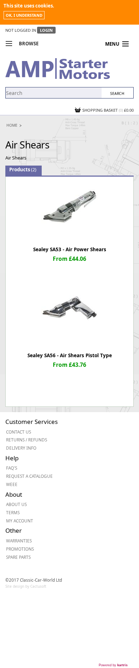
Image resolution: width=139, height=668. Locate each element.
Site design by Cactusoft (25, 586)
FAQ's (11, 468)
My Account (19, 520)
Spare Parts (18, 557)
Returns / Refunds (26, 439)
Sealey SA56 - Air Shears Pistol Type (69, 355)
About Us (16, 504)
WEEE (11, 484)
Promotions (20, 549)
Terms (13, 512)
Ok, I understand (24, 15)
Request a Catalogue (29, 476)
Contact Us (18, 432)
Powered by (113, 665)
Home (11, 125)
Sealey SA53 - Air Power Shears (69, 249)
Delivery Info (21, 448)
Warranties (19, 540)
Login (46, 30)
